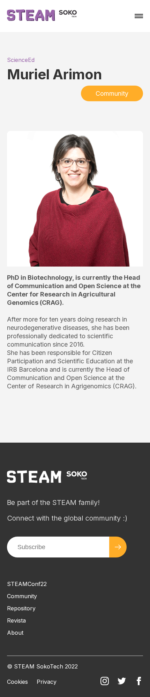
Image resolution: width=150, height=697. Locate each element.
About (15, 632)
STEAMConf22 (27, 583)
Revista (16, 620)
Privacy (47, 681)
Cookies (17, 681)
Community (112, 93)
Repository (21, 608)
